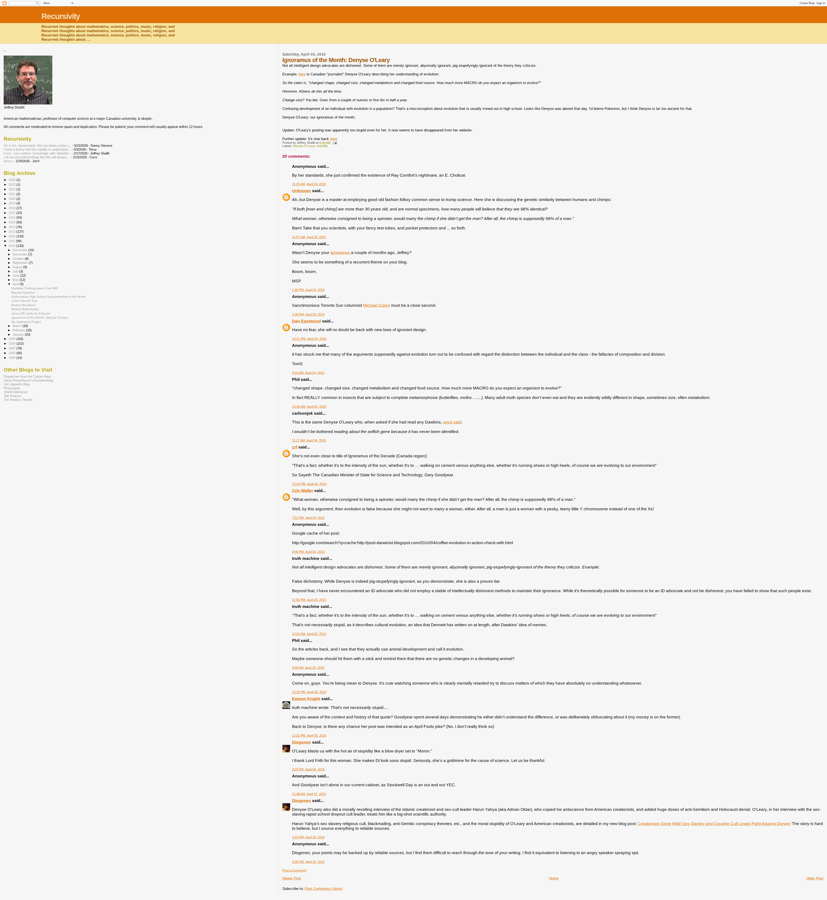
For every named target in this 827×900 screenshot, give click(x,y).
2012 (12, 236)
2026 (12, 180)
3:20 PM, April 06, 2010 (308, 769)
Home (553, 878)
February (19, 330)
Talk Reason (12, 396)
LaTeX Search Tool (24, 300)
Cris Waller (302, 490)
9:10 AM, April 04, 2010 (308, 373)
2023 (12, 189)
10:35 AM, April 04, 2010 (309, 406)
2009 (12, 339)
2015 (12, 222)
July (15, 271)
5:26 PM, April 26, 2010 (308, 862)
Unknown (301, 190)
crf (294, 447)
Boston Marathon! (23, 305)
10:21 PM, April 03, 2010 (309, 339)
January (18, 334)
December (20, 250)
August (17, 267)
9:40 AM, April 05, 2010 (308, 668)
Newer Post (291, 878)
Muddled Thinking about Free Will (34, 288)
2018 (12, 208)
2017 (12, 213)
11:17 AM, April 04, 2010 (309, 440)
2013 (12, 231)
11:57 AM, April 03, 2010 (309, 237)
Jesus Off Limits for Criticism (30, 313)
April (16, 284)
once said (452, 422)
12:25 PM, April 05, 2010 (309, 692)
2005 (12, 358)
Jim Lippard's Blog (17, 384)
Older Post (814, 878)
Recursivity (60, 16)
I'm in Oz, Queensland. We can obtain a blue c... (37, 145)
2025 (12, 184)
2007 (12, 348)
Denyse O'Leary (304, 146)
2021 (12, 194)
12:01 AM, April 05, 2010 (309, 634)
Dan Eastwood (306, 321)
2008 (12, 343)
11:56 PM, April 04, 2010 (309, 600)
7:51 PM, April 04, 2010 (308, 518)
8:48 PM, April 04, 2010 (308, 552)
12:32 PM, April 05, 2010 (309, 735)
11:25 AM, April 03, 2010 (309, 184)
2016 (12, 217)
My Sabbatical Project (26, 322)
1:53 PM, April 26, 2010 (308, 837)
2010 (12, 246)
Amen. (8, 161)
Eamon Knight (306, 698)
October (18, 258)
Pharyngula (12, 388)
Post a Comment (294, 870)
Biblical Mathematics (25, 309)
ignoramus (340, 252)
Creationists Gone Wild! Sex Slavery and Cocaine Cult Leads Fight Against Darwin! (714, 823)
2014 (12, 227)
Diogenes (301, 742)
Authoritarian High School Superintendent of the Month (48, 296)
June (16, 275)
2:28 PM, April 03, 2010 (308, 314)
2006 (12, 353)
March (17, 326)
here (302, 74)
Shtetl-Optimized (15, 392)
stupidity (322, 146)
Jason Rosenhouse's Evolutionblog (28, 380)
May (16, 280)
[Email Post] (334, 142)
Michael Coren (376, 305)
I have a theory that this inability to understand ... (37, 149)
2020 (12, 199)
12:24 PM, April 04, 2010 (309, 484)
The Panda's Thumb (18, 400)
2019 (12, 203)
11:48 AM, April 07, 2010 (309, 794)
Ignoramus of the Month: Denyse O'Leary (39, 317)
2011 (12, 241)
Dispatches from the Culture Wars (27, 376)
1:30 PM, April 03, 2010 (308, 290)
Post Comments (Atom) (324, 889)
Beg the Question (23, 292)
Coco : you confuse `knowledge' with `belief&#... (37, 153)
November (20, 254)
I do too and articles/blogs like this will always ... (37, 157)
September (20, 263)
